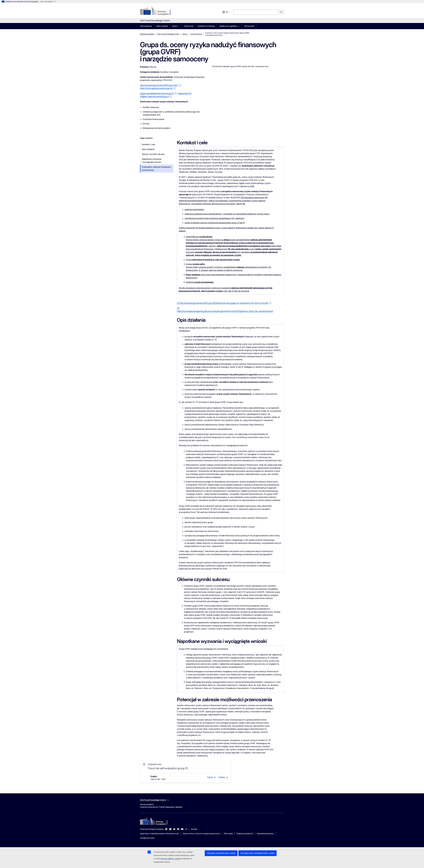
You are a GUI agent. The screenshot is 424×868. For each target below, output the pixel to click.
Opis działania (148, 149)
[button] (211, 777)
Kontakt (194, 829)
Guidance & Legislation (228, 26)
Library (174, 26)
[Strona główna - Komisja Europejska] (158, 11)
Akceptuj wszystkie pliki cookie (221, 853)
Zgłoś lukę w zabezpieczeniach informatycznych (159, 833)
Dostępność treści (147, 838)
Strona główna (146, 26)
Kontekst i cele (148, 144)
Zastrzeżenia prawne (265, 833)
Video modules (162, 26)
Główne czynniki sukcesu (153, 154)
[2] (178, 308)
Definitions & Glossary (206, 26)
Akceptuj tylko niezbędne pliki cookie (257, 853)
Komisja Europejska (147, 34)
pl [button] (227, 12)
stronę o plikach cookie (170, 859)
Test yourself (249, 26)
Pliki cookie (228, 833)
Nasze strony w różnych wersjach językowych (201, 833)
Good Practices (196, 34)
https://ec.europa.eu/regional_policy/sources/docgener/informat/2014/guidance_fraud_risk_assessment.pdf (225, 311)
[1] (178, 303)
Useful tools (188, 26)
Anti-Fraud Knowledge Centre (168, 34)
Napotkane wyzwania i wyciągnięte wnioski (151, 160)
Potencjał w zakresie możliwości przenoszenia (156, 168)
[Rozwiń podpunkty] (180, 26)
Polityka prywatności (244, 833)
